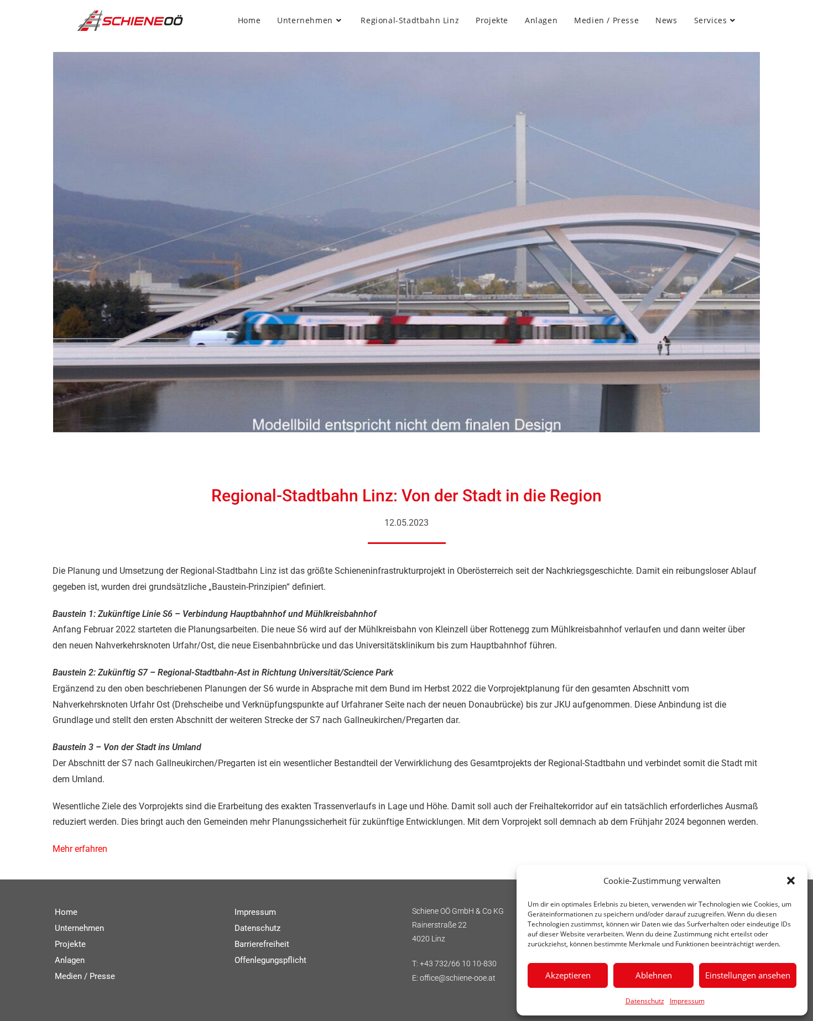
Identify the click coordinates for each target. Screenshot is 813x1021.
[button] (790, 880)
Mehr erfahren (80, 849)
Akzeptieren (568, 975)
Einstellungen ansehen (747, 975)
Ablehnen (653, 975)
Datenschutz (645, 1001)
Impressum (687, 1001)
